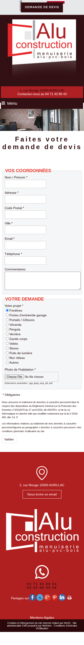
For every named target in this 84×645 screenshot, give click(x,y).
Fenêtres (15, 310)
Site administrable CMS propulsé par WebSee (42, 624)
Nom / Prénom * (16, 177)
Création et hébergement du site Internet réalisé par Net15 (38, 623)
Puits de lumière (20, 353)
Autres (14, 362)
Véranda (15, 324)
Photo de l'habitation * (20, 369)
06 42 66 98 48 (42, 587)
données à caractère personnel (58, 427)
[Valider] (9, 439)
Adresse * (11, 192)
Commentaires (15, 269)
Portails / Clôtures (21, 320)
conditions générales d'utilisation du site (23, 431)
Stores (14, 348)
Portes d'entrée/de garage (28, 315)
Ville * (9, 223)
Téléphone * (13, 254)
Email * (10, 238)
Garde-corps (18, 339)
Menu (12, 103)
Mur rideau (17, 358)
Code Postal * (14, 208)
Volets (13, 343)
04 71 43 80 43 (42, 584)
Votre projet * (14, 306)
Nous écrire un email (42, 494)
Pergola (14, 329)
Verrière (15, 334)
